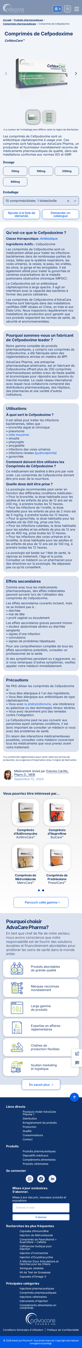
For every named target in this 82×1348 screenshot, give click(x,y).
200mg (67, 171)
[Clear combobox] (68, 200)
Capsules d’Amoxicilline (34, 1231)
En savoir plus (41, 1085)
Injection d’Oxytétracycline (36, 1257)
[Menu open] (76, 9)
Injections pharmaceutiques (37, 1288)
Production (29, 1127)
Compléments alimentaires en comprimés (38, 1306)
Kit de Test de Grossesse (35, 1272)
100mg (41, 171)
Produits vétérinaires (35, 1163)
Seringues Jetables (31, 1268)
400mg (15, 181)
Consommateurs (33, 1135)
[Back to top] (74, 1097)
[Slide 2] (43, 890)
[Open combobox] (41, 200)
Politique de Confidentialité (63, 1329)
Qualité (27, 1131)
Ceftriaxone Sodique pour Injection (36, 1247)
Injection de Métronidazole (36, 1235)
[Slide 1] (39, 890)
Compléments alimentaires (39, 1159)
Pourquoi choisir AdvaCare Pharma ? (39, 1113)
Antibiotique (49, 238)
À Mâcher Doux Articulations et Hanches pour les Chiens (39, 1262)
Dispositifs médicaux (35, 1155)
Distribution (30, 1118)
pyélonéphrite (45, 453)
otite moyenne (19, 435)
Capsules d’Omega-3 (33, 1276)
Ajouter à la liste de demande (21, 214)
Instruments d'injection (34, 1301)
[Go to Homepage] (12, 8)
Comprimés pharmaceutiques (38, 1292)
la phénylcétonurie (37, 704)
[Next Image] (75, 73)
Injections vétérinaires (33, 1297)
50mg (15, 171)
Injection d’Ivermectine (34, 1253)
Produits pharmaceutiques (39, 1151)
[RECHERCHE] (67, 9)
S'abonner (41, 1217)
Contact (28, 1139)
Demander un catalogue (60, 214)
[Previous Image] (6, 73)
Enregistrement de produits (40, 1122)
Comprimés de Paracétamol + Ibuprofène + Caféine (38, 1240)
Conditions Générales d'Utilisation (23, 1329)
